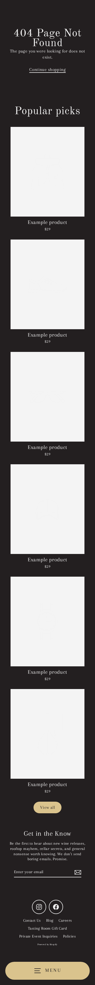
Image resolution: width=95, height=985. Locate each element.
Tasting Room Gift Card (47, 928)
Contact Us (32, 920)
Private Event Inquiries (38, 936)
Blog (50, 920)
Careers (65, 920)
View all (47, 807)
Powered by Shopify (47, 944)
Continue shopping (47, 69)
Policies (69, 936)
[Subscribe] (77, 872)
